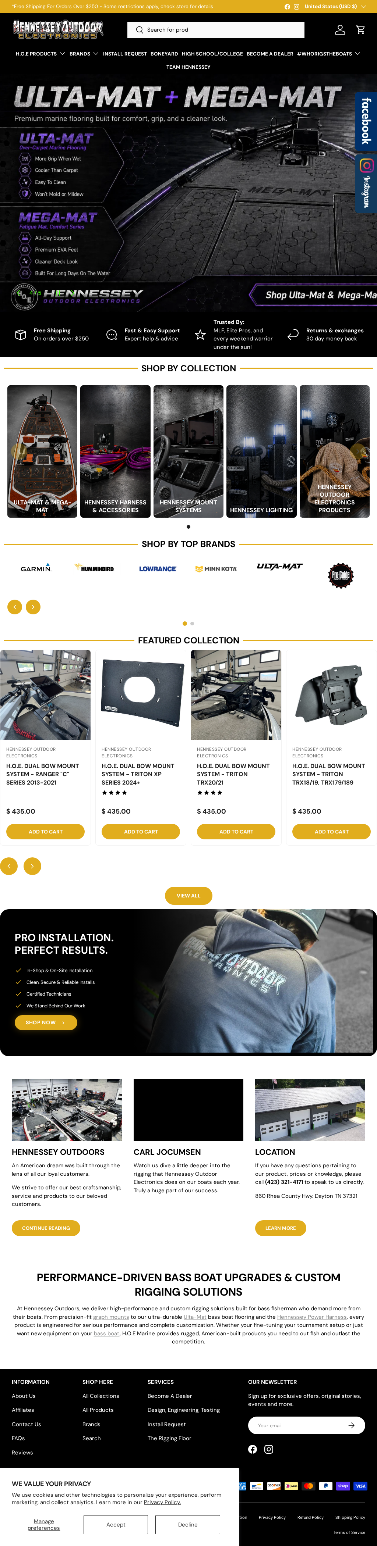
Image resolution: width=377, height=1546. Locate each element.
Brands (91, 1424)
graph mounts (111, 1317)
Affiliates (23, 1410)
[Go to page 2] (192, 623)
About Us (24, 1396)
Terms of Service (349, 1532)
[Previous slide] (14, 607)
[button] (361, 30)
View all (189, 895)
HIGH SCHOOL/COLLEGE (212, 54)
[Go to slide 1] (188, 527)
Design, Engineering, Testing (184, 1410)
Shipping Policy (350, 1517)
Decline (188, 1524)
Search (91, 1438)
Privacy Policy (272, 1517)
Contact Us (26, 1424)
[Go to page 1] (185, 623)
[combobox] (215, 30)
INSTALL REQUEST (125, 54)
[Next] (358, 451)
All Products (98, 1410)
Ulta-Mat (195, 1317)
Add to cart (46, 831)
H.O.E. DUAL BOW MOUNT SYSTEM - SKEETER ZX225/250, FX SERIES (42, 774)
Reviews (22, 1452)
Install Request (167, 1424)
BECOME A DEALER (270, 54)
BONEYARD (164, 54)
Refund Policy (310, 1517)
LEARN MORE (280, 1228)
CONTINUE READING (46, 1228)
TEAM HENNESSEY (188, 67)
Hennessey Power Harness (312, 1317)
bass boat (107, 1333)
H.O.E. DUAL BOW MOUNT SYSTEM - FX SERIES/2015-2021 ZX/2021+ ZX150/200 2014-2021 (140, 778)
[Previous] (19, 451)
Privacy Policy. (162, 1502)
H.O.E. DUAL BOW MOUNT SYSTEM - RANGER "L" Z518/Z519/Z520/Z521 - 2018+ (328, 778)
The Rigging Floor (169, 1438)
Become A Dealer (170, 1396)
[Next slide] (33, 607)
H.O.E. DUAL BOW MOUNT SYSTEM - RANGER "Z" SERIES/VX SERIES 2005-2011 (233, 778)
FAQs (18, 1438)
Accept (116, 1524)
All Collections (100, 1396)
